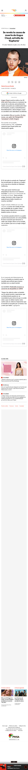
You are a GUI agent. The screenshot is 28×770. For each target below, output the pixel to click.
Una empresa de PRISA (14, 735)
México (3, 15)
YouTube (9, 711)
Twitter (12, 82)
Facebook (8, 82)
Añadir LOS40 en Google (15, 93)
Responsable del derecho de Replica (14, 729)
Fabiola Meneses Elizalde (7, 86)
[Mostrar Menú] (2, 10)
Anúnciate (20, 730)
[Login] (25, 10)
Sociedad (21, 406)
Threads (22, 711)
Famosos (11, 406)
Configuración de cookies (10, 730)
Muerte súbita (4, 406)
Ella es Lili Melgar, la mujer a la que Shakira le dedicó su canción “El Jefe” (7, 700)
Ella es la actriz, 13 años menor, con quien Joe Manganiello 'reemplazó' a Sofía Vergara (13, 117)
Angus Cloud (5, 100)
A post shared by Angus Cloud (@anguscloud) (14, 166)
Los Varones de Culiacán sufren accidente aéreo (19, 699)
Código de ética (22, 725)
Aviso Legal (4, 725)
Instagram (12, 711)
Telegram (19, 82)
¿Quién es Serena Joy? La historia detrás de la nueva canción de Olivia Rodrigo (14, 380)
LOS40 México (14, 10)
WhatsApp (15, 82)
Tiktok (6, 711)
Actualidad (12, 28)
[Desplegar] (14, 761)
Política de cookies (13, 725)
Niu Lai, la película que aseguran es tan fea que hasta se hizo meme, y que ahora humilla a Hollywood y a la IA (14, 388)
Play (26, 767)
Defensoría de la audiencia (14, 727)
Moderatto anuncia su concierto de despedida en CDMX (12, 288)
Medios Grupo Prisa (14, 739)
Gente (16, 406)
